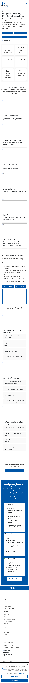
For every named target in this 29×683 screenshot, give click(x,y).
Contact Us (6, 614)
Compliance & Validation (12, 140)
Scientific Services (10, 165)
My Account (6, 634)
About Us (6, 597)
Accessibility (7, 623)
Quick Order (6, 632)
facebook (14, 588)
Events (5, 601)
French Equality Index (9, 608)
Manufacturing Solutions (14, 36)
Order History (7, 636)
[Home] (4, 4)
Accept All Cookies (14, 680)
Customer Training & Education (11, 647)
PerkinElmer (4, 9)
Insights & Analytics (10, 239)
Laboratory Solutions (20, 33)
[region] (14, 672)
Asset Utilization (9, 189)
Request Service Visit (9, 645)
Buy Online (6, 630)
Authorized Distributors (9, 619)
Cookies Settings (14, 676)
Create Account (7, 639)
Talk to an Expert (7, 33)
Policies (5, 599)
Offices (5, 617)
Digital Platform (20, 286)
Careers (5, 604)
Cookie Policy (21, 673)
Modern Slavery (7, 606)
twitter (17, 588)
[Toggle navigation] (26, 4)
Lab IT (5, 215)
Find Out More (14, 470)
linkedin (11, 588)
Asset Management (10, 116)
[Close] (27, 664)
